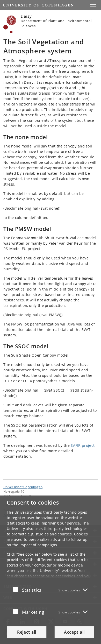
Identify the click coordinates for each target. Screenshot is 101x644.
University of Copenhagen (22, 487)
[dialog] (50, 570)
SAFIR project (83, 445)
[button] (93, 4)
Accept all (74, 632)
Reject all (26, 632)
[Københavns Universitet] (9, 24)
